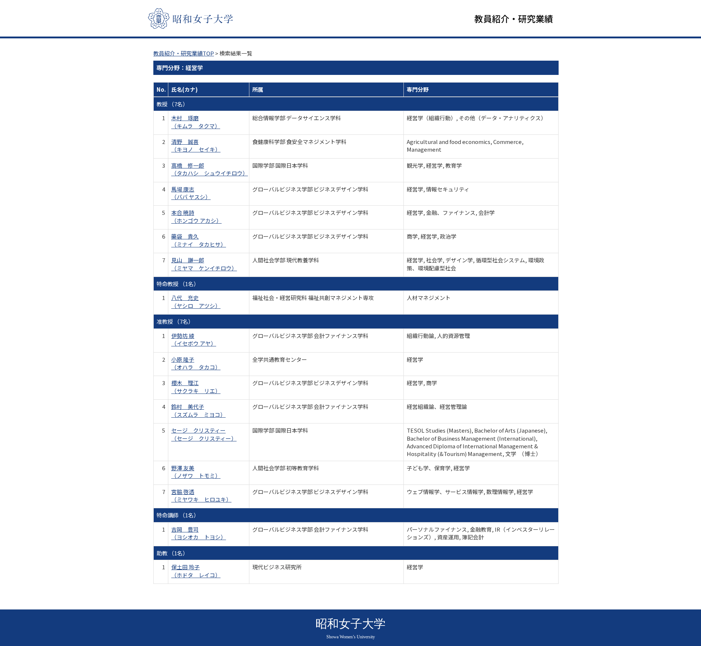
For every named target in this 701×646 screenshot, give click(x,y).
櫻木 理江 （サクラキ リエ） (196, 386)
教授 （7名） (172, 104)
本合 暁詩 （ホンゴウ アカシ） (196, 216)
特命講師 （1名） (178, 515)
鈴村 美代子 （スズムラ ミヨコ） (198, 410)
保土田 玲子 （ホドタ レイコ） (196, 570)
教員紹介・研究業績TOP (183, 53)
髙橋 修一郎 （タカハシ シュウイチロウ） (209, 169)
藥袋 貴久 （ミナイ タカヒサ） (198, 240)
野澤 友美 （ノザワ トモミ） (196, 471)
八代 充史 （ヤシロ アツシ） (196, 301)
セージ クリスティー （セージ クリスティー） (204, 434)
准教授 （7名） (175, 321)
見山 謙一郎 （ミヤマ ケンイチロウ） (204, 263)
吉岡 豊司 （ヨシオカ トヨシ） (198, 533)
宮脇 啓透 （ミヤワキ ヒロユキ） (201, 495)
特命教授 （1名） (178, 284)
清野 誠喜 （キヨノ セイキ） (196, 145)
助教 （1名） (172, 553)
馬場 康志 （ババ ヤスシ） (191, 193)
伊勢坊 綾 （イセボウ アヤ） (193, 339)
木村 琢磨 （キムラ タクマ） (195, 121)
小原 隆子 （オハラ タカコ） (196, 363)
